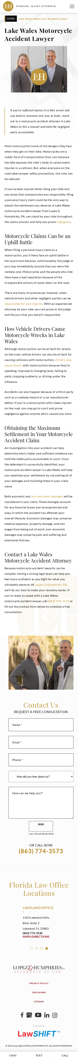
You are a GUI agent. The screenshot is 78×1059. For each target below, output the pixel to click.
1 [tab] (31, 948)
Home (11, 18)
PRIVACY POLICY (39, 983)
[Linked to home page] (39, 971)
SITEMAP (39, 1001)
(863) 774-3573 (58, 601)
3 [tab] (41, 948)
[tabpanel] (39, 921)
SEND (41, 824)
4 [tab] (46, 948)
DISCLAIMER (39, 992)
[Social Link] (22, 1016)
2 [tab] (36, 948)
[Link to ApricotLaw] (39, 1033)
